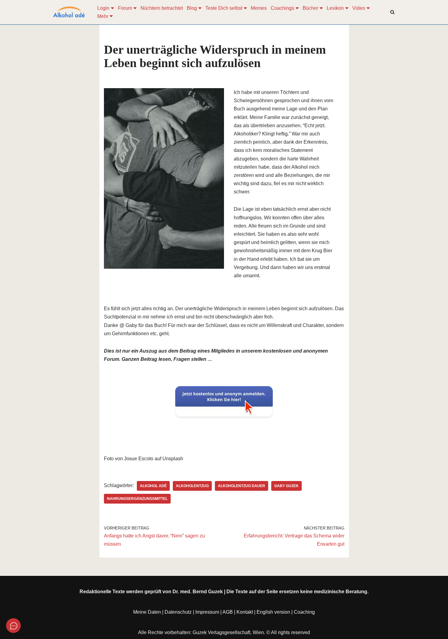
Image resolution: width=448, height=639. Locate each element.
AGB (227, 612)
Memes (259, 8)
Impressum (207, 612)
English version (273, 612)
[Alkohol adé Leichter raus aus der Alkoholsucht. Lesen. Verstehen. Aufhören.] (68, 12)
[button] (112, 8)
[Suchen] (392, 12)
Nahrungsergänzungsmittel (137, 499)
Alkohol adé (153, 486)
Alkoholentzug (192, 486)
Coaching (304, 612)
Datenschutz (178, 612)
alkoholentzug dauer (241, 486)
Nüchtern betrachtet (161, 8)
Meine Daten (147, 612)
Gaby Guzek (286, 486)
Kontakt (244, 612)
